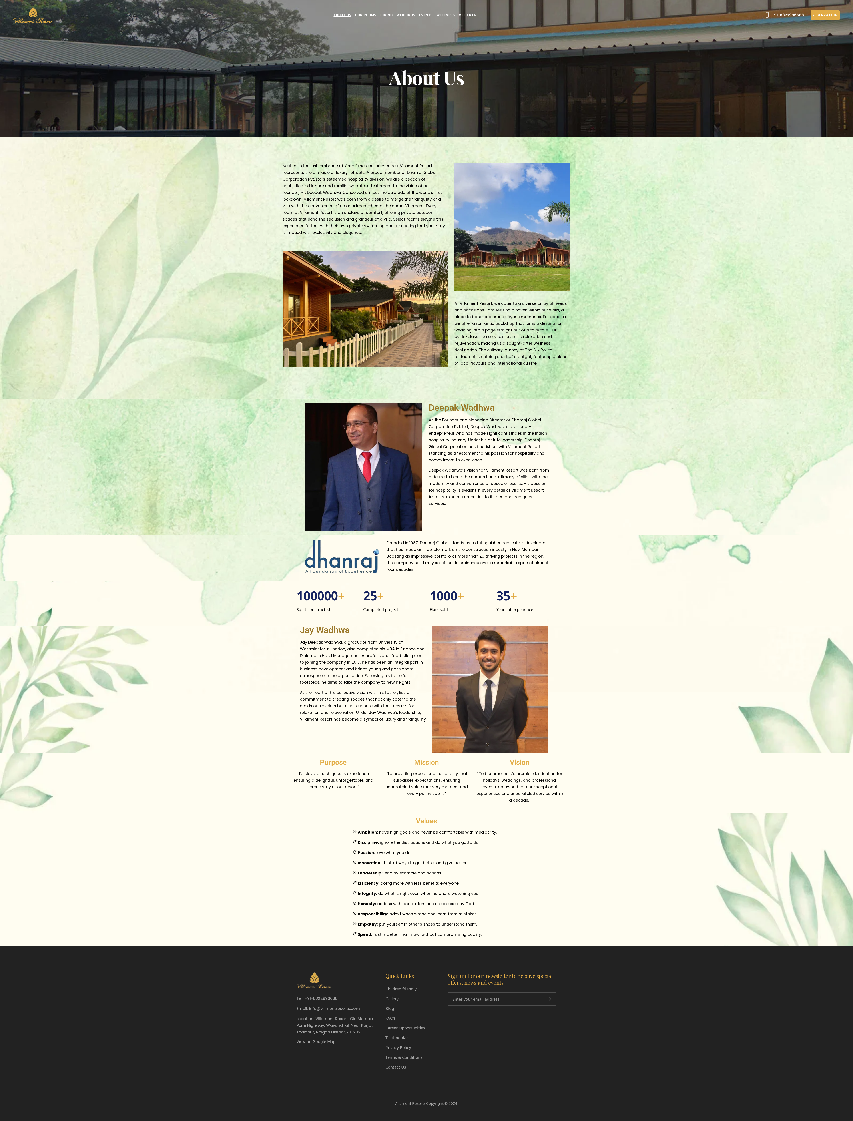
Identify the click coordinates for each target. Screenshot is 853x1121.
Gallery (392, 998)
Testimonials (397, 1037)
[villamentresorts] (33, 14)
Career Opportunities (405, 1028)
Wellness (446, 15)
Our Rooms (365, 15)
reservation (825, 15)
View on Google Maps (317, 1041)
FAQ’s (390, 1018)
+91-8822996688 (787, 15)
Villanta (467, 15)
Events (426, 15)
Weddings (406, 15)
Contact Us (395, 1067)
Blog (389, 1008)
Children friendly (401, 989)
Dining (386, 15)
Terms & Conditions (404, 1057)
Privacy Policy (398, 1047)
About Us (342, 15)
